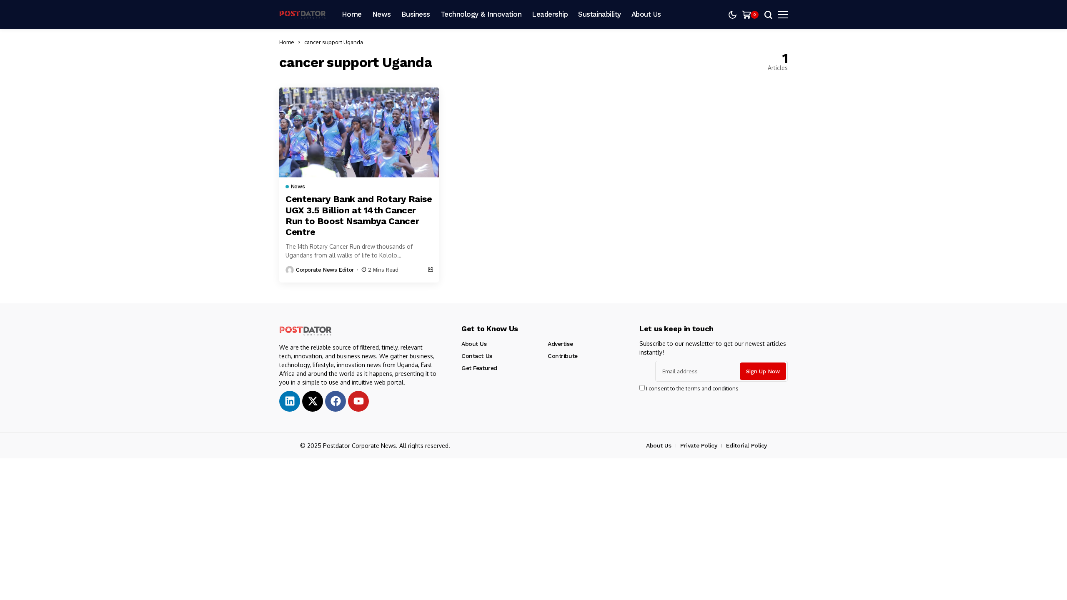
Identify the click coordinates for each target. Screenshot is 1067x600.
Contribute (563, 355)
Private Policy (698, 445)
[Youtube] (358, 401)
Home (286, 42)
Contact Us (476, 355)
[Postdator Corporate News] (304, 15)
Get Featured (479, 368)
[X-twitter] (312, 401)
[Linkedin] (289, 401)
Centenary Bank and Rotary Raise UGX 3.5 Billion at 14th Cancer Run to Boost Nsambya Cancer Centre (359, 215)
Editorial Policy (746, 445)
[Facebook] (335, 401)
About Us (474, 343)
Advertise (560, 343)
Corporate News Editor (325, 270)
